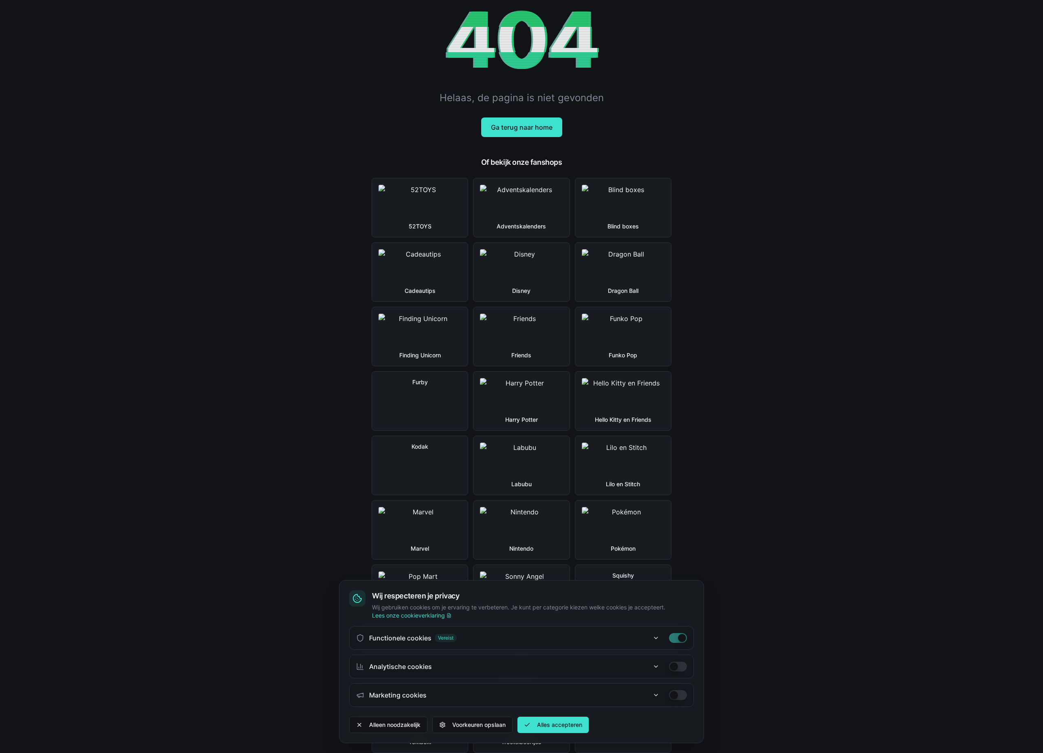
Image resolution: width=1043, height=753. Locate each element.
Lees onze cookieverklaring (408, 615)
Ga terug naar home (521, 127)
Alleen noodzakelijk (394, 724)
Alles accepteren (559, 724)
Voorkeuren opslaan (479, 724)
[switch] (678, 638)
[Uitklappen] (656, 638)
